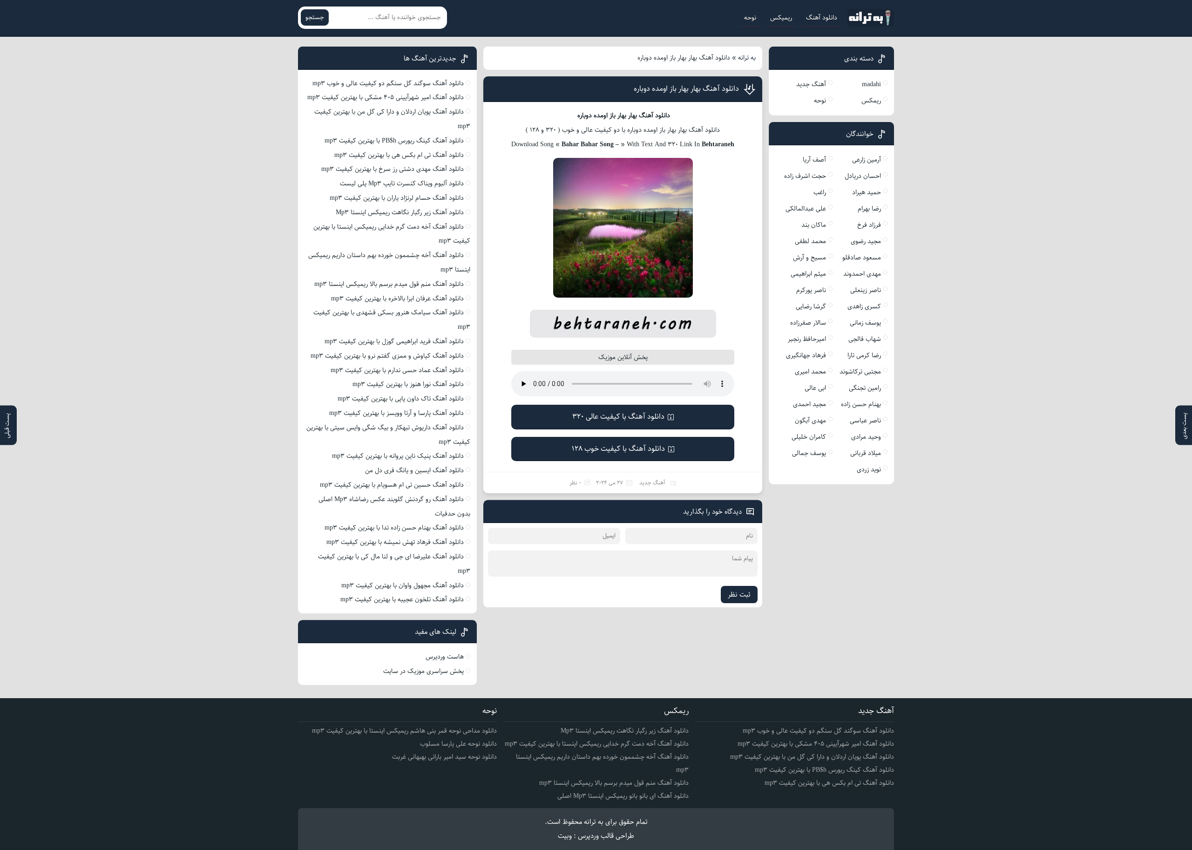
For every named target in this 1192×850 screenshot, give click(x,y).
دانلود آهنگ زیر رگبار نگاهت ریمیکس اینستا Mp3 (400, 212)
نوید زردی (869, 469)
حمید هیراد (866, 192)
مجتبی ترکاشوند (860, 372)
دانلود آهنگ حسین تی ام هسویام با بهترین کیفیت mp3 (392, 485)
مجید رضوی (866, 241)
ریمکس (871, 100)
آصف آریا (814, 160)
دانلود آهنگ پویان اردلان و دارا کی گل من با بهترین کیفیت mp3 (812, 757)
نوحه (750, 18)
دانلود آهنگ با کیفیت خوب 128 (618, 449)
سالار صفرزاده (808, 323)
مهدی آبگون (810, 420)
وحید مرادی (866, 437)
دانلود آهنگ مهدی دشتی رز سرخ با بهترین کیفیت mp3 (392, 169)
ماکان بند (813, 225)
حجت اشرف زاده (805, 176)
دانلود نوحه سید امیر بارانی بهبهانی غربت (444, 757)
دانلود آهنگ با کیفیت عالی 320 (618, 416)
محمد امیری (810, 372)
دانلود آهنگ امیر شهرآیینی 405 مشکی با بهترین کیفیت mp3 (385, 97)
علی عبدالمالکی (806, 209)
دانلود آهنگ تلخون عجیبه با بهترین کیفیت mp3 (402, 599)
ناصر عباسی (865, 420)
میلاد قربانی (865, 453)
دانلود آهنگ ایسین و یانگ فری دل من (414, 470)
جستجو (314, 17)
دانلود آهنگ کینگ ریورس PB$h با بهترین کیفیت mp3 (394, 141)
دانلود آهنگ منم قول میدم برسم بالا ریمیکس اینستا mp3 (389, 284)
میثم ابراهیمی (808, 274)
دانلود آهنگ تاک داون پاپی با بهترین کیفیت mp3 (401, 399)
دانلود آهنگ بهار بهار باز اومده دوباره (686, 89)
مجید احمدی (809, 404)
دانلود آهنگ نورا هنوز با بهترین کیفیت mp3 (408, 384)
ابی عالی (815, 388)
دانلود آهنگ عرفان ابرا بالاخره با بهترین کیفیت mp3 (397, 298)
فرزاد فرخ (869, 225)
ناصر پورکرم (811, 290)
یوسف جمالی (809, 453)
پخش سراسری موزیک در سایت (423, 671)
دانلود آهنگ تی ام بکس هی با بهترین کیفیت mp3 (399, 155)
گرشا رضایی (811, 306)
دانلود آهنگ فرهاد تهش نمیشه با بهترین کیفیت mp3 (395, 542)
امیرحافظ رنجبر (807, 339)
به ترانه (747, 58)
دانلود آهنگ (821, 18)
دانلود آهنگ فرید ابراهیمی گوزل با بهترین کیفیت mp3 (394, 341)
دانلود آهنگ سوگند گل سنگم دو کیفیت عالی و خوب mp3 (388, 83)
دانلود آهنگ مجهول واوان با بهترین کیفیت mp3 (402, 585)
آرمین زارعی (866, 160)
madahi (871, 84)
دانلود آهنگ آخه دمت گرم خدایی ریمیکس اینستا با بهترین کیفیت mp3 (597, 744)
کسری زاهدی (864, 306)
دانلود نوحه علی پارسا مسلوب (458, 744)
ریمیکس (781, 18)
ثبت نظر (739, 594)
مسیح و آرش (809, 257)
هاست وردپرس (445, 657)
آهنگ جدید (652, 482)
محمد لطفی (810, 241)
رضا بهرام (869, 209)
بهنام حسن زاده (861, 404)
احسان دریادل (863, 176)
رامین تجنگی (865, 388)
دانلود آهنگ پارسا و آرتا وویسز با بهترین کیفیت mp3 (396, 413)
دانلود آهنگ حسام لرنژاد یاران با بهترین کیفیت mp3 (397, 198)
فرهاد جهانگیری (806, 355)
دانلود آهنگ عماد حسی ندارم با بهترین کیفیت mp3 (397, 370)
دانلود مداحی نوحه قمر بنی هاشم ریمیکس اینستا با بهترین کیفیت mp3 (404, 731)
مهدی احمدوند (862, 274)
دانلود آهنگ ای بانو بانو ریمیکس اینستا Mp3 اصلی (623, 796)
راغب (819, 192)
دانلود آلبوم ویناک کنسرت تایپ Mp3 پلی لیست (402, 183)
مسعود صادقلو (861, 257)
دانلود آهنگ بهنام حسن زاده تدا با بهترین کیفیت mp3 (394, 528)
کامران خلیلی (809, 437)
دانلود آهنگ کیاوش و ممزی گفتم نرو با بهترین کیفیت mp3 (387, 356)
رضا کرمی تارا (864, 355)
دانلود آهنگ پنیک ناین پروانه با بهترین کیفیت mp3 (398, 456)
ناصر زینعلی (865, 290)
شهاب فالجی (864, 339)
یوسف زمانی (865, 323)
